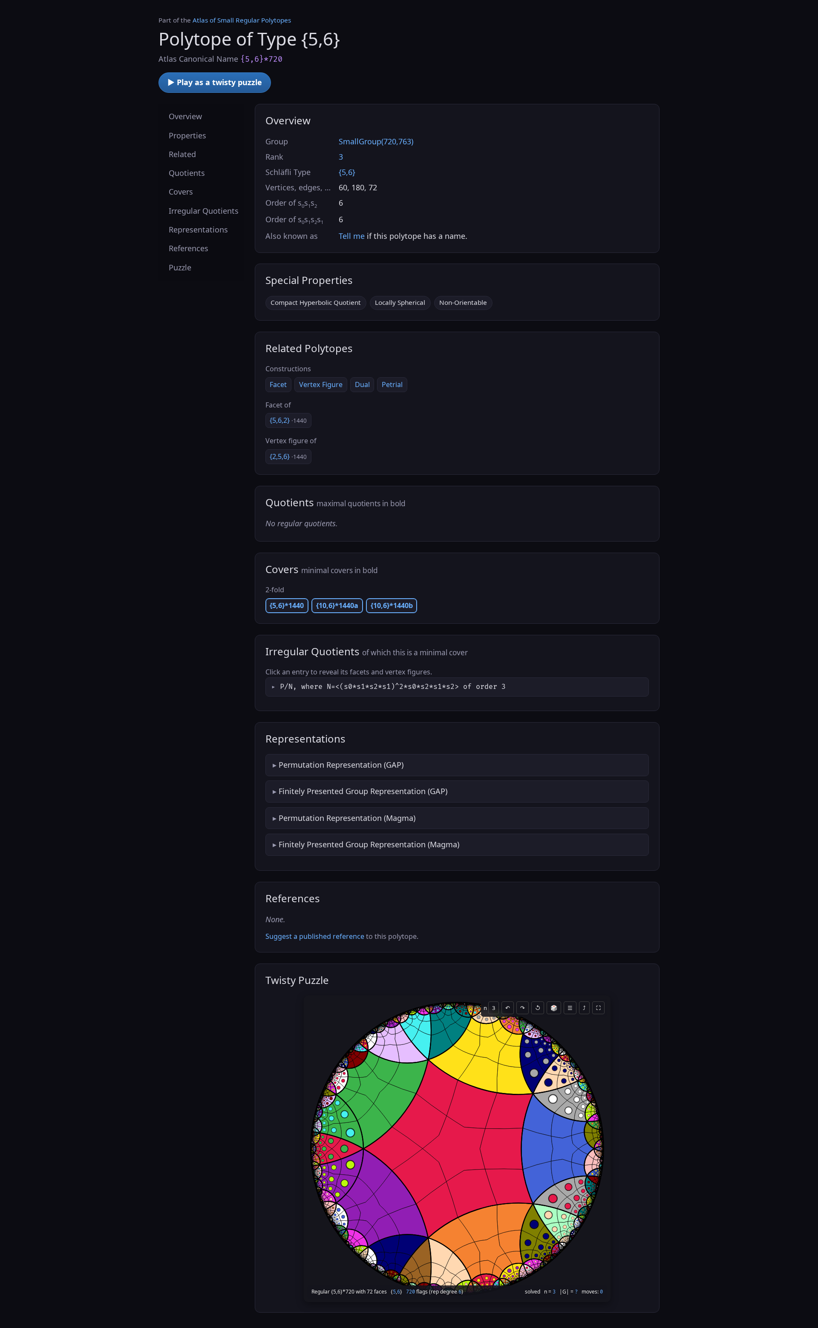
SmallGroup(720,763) (376, 141)
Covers (181, 191)
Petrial (392, 384)
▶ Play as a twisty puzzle (214, 82)
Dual (362, 384)
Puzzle (180, 267)
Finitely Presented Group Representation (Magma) (369, 844)
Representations (198, 229)
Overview (185, 116)
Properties (187, 135)
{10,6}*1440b (392, 605)
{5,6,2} (288, 420)
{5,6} (347, 172)
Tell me (352, 236)
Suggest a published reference (314, 936)
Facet (278, 384)
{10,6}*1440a (337, 605)
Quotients (187, 173)
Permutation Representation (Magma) (347, 818)
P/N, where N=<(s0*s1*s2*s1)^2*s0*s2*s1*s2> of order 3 (393, 687)
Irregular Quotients (204, 210)
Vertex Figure (321, 384)
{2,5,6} (288, 456)
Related (182, 154)
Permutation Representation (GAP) (341, 765)
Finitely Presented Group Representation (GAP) (363, 791)
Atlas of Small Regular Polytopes (242, 20)
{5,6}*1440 (287, 605)
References (188, 248)
